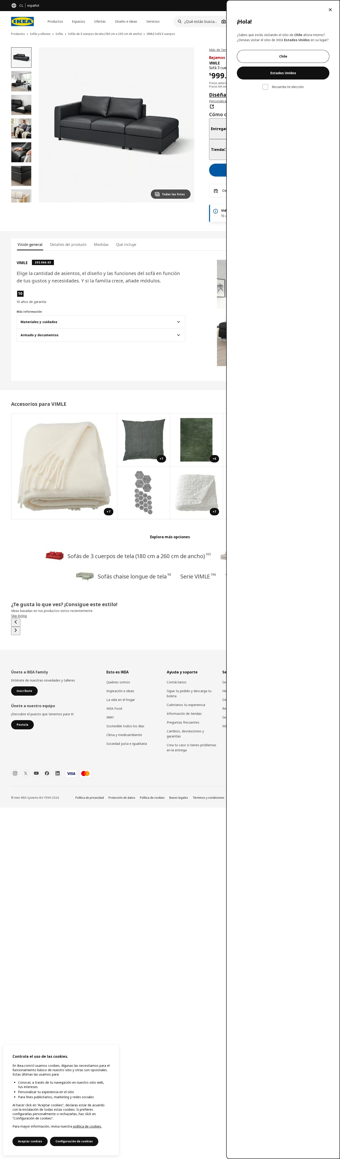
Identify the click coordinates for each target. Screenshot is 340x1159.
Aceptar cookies (30, 1141)
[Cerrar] (330, 9)
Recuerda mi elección (288, 87)
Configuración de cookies (74, 1141)
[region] (61, 1100)
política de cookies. (87, 1126)
